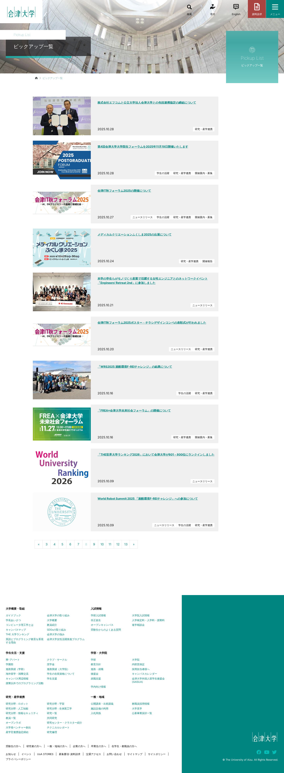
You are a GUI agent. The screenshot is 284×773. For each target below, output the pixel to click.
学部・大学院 (99, 652)
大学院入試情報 (141, 615)
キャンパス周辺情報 (17, 678)
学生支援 (52, 678)
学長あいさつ (13, 620)
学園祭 (9, 664)
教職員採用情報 (141, 703)
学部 (93, 659)
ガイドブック (13, 615)
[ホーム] (36, 78)
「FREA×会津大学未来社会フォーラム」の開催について (134, 410)
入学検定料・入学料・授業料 (148, 620)
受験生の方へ (13, 746)
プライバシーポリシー (18, 759)
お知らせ (11, 754)
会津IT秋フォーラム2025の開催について (124, 190)
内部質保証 (138, 664)
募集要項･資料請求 (69, 754)
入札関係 (96, 713)
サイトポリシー (157, 754)
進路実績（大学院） (58, 669)
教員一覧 (11, 717)
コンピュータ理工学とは (19, 624)
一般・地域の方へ (57, 746)
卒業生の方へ (98, 746)
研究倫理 (52, 732)
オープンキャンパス (102, 624)
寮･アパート (13, 659)
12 (118, 544)
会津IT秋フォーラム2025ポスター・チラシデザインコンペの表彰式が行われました (152, 322)
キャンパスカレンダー (144, 673)
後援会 (94, 673)
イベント (26, 754)
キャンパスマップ (16, 629)
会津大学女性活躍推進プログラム (66, 639)
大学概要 (52, 620)
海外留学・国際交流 (17, 673)
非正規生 (96, 620)
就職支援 (96, 678)
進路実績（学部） (16, 669)
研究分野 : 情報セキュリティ (22, 713)
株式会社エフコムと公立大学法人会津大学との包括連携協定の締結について (147, 102)
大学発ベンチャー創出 (18, 727)
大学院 (135, 659)
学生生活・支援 (15, 652)
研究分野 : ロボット (17, 703)
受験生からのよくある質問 (106, 629)
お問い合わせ (114, 754)
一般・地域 (97, 696)
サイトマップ (134, 754)
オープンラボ (13, 722)
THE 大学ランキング (17, 634)
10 (102, 544)
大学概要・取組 (15, 608)
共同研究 (52, 717)
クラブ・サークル (57, 659)
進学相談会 (138, 624)
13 (126, 544)
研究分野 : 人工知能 (17, 708)
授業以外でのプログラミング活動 (24, 683)
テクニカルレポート (58, 727)
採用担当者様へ (141, 669)
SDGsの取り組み (56, 629)
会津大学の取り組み (58, 615)
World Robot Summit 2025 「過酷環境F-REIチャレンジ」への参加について (148, 498)
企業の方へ (79, 746)
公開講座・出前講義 (102, 703)
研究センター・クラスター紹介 (64, 722)
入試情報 (96, 608)
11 (110, 544)
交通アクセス (93, 754)
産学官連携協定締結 (17, 732)
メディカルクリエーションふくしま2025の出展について (135, 234)
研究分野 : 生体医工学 (59, 708)
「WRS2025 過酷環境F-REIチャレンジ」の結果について (135, 366)
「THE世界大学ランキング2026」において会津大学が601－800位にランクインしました (156, 454)
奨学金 (50, 664)
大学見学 (137, 708)
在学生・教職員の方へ (124, 746)
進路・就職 (97, 669)
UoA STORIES (45, 754)
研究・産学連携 (15, 696)
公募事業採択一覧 (142, 713)
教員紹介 (52, 624)
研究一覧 (52, 713)
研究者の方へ (34, 746)
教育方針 (96, 664)
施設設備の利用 (99, 708)
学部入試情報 (98, 615)
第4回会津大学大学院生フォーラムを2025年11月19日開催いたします (143, 146)
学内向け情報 (98, 686)
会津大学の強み (56, 634)
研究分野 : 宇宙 (55, 703)
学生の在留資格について (61, 673)
